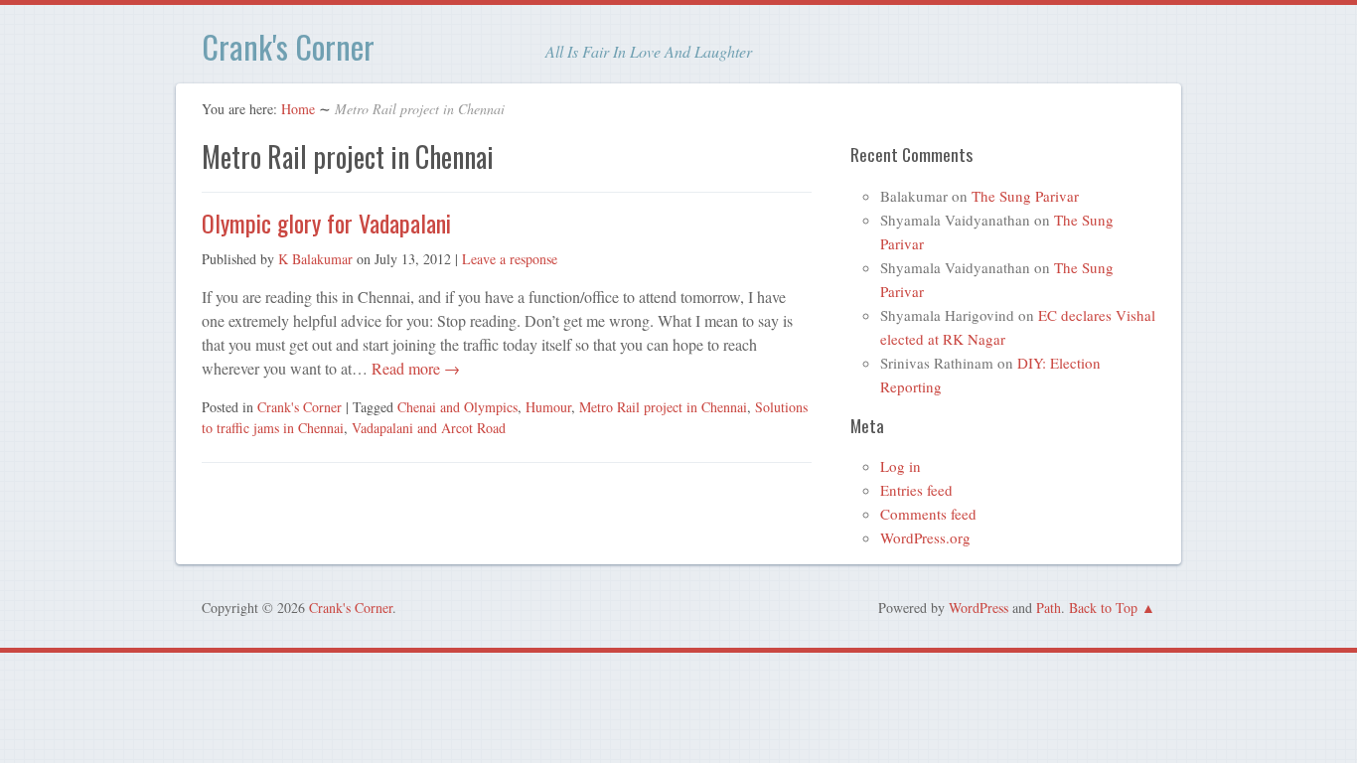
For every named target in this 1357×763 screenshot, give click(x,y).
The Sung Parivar (1025, 196)
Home (298, 108)
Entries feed (916, 490)
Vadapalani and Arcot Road (429, 427)
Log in (900, 466)
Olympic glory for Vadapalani (326, 222)
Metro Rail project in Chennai (663, 406)
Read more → (414, 368)
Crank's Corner (288, 46)
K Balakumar (315, 258)
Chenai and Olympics (457, 406)
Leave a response (509, 258)
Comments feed (928, 514)
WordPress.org (925, 537)
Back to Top (1103, 607)
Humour (548, 406)
